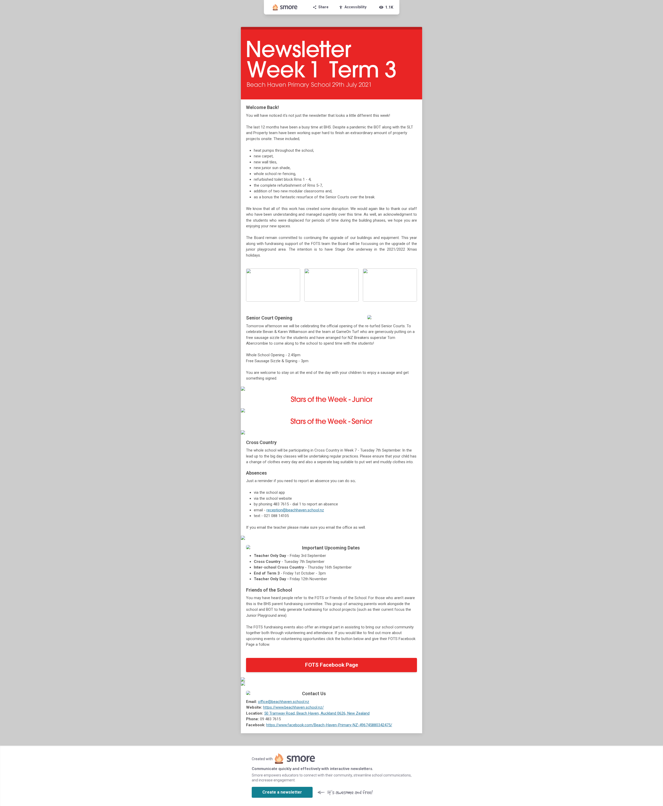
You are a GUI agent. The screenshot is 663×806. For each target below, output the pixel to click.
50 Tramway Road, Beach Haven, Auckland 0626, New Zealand (317, 713)
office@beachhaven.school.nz (283, 701)
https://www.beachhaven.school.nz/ (293, 707)
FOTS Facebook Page (331, 665)
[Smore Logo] (285, 7)
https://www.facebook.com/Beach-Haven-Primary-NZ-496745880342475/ (329, 725)
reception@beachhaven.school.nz (295, 510)
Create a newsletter (282, 792)
